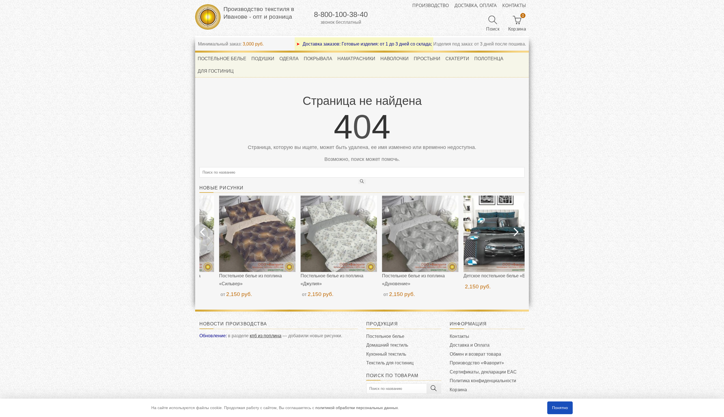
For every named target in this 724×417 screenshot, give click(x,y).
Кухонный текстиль (386, 354)
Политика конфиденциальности (483, 380)
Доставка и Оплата (470, 345)
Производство (430, 5)
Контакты (514, 5)
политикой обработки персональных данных (356, 407)
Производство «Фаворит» (477, 362)
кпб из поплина (265, 335)
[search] (362, 181)
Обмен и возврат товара (475, 354)
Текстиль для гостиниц (389, 362)
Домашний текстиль (387, 345)
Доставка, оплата (475, 5)
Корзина (458, 389)
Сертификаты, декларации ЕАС (483, 372)
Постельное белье (385, 336)
